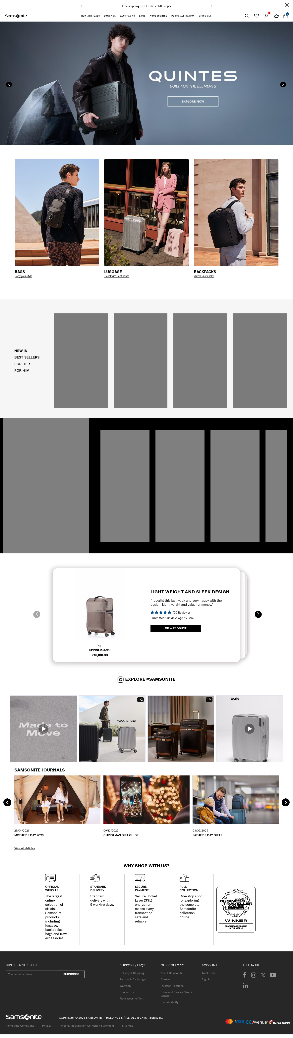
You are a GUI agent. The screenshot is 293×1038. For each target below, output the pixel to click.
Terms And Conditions (20, 1025)
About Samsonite (172, 973)
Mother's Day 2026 (29, 835)
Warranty (125, 986)
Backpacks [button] (127, 16)
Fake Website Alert (132, 998)
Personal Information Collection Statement (86, 1025)
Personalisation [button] (183, 16)
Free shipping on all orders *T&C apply (146, 6)
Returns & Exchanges (133, 979)
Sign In (206, 979)
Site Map (127, 1025)
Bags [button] (142, 16)
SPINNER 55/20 (99, 650)
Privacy (46, 1025)
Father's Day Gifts (207, 835)
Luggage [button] (110, 16)
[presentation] (9, 84)
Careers (165, 979)
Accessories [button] (158, 16)
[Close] (287, 5)
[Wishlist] (256, 16)
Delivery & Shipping (132, 973)
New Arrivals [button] (90, 16)
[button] (82, 6)
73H (99, 646)
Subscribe (71, 974)
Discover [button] (205, 16)
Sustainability (169, 1002)
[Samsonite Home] (16, 16)
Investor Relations (172, 986)
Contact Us (127, 992)
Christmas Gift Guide (121, 835)
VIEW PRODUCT (175, 628)
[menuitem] (90, 16)
